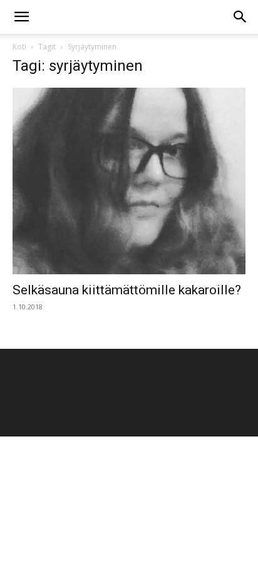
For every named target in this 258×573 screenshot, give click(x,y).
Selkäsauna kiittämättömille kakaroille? (127, 289)
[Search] (240, 17)
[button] (21, 17)
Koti (19, 46)
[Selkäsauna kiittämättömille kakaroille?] (129, 181)
